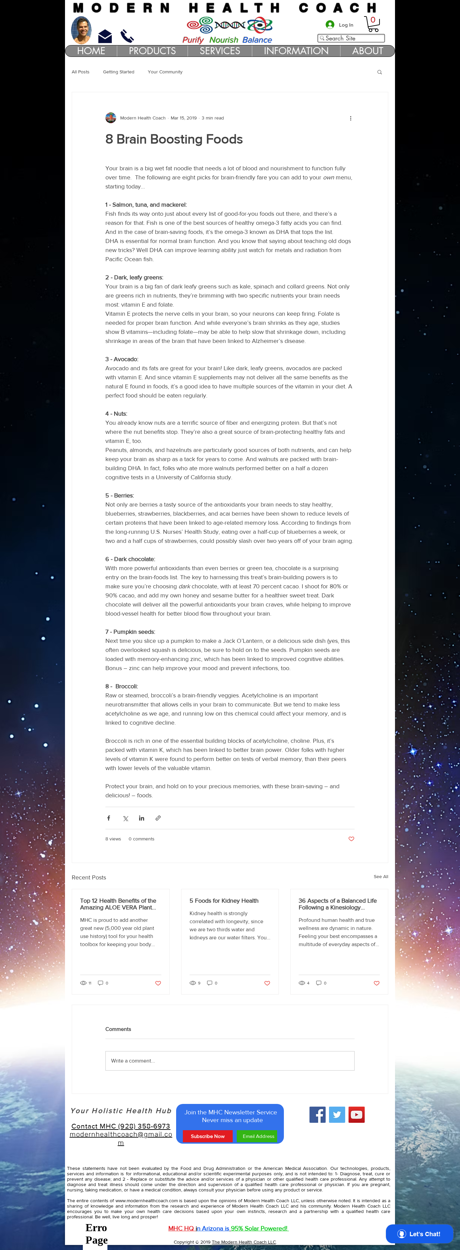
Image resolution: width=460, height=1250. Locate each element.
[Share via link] (158, 818)
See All (381, 876)
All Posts (81, 71)
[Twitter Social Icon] (337, 1115)
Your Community (165, 71)
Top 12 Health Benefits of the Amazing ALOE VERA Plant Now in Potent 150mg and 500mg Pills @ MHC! (118, 904)
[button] (373, 24)
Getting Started (118, 71)
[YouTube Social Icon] (357, 1115)
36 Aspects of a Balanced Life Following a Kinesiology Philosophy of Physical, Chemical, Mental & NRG (338, 904)
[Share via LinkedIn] (141, 818)
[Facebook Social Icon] (317, 1115)
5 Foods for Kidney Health (224, 900)
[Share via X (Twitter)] (125, 818)
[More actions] (351, 118)
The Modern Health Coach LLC (244, 1242)
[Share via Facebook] (108, 818)
